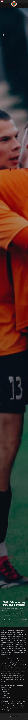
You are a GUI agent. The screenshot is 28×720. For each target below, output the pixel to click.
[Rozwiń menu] (25, 5)
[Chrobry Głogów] (14, 4)
